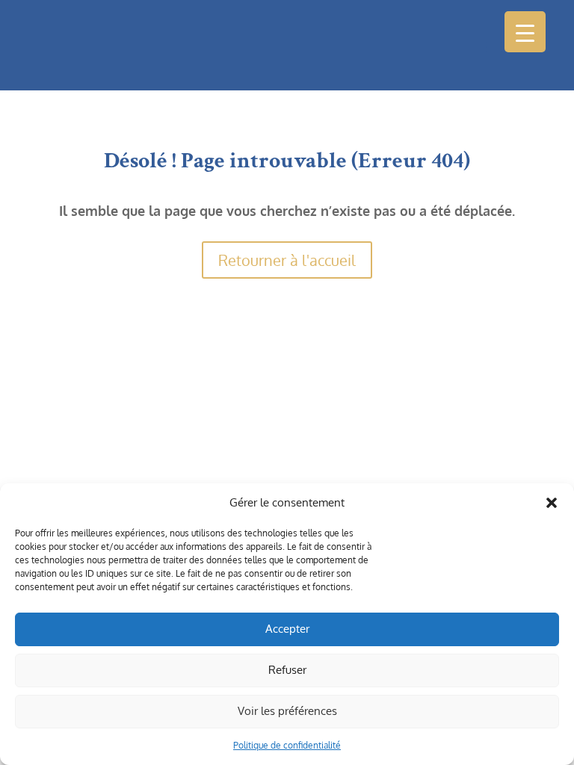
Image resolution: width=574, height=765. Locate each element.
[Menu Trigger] (525, 31)
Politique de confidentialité (287, 745)
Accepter (287, 629)
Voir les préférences (287, 711)
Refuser (287, 670)
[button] (551, 502)
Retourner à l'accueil (287, 260)
